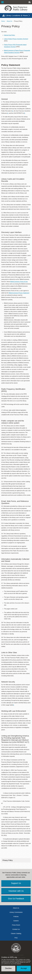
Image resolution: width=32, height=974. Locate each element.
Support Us (16, 883)
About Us (9, 21)
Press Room (16, 925)
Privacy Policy (8, 860)
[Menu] (2, 2)
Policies (16, 916)
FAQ (16, 938)
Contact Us (16, 929)
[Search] (29, 2)
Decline (8, 968)
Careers (16, 921)
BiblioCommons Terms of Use (19, 281)
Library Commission (16, 912)
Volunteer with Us (16, 891)
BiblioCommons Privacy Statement (19, 293)
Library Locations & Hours (16, 15)
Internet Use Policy (9, 35)
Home (3, 21)
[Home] (16, 8)
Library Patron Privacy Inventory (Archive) (16, 39)
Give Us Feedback (16, 898)
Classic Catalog (16, 933)
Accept (24, 968)
